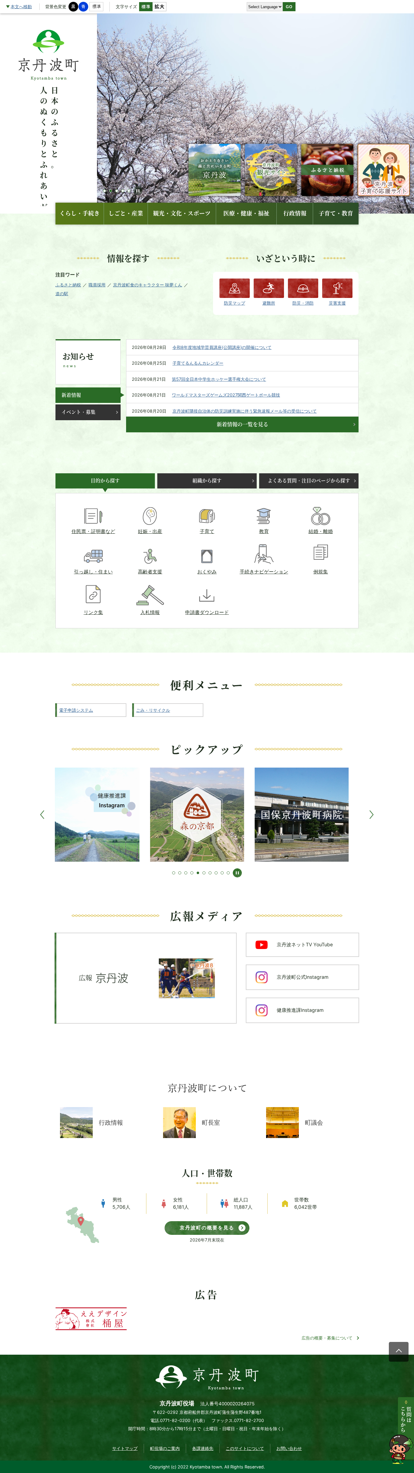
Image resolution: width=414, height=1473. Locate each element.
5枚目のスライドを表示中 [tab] (197, 872)
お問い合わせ (289, 1448)
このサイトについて (245, 1448)
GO (289, 7)
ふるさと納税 (68, 284)
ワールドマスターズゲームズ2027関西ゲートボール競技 (226, 394)
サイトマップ (125, 1448)
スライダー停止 (237, 872)
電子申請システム (76, 710)
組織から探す (207, 481)
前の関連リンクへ (42, 814)
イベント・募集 (78, 412)
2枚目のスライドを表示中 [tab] (110, 190)
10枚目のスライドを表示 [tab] (228, 872)
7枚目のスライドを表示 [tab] (210, 872)
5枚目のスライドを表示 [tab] (128, 190)
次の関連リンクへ (371, 814)
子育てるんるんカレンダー (197, 363)
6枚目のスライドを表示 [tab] (203, 872)
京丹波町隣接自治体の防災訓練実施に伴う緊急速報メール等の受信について (244, 411)
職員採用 (96, 284)
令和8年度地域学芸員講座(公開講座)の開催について (222, 347)
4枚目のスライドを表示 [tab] (122, 190)
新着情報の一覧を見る (242, 424)
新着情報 (71, 395)
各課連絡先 (202, 1448)
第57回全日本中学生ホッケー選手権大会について (219, 379)
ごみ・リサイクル (153, 710)
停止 (137, 190)
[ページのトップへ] (399, 1352)
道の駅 (61, 293)
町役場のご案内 (165, 1448)
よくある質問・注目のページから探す (309, 481)
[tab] (88, 395)
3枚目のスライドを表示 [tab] (116, 190)
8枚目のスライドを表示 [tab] (216, 872)
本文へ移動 (21, 6)
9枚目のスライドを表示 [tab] (222, 872)
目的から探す (105, 481)
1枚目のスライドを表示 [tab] (104, 190)
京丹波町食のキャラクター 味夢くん (147, 284)
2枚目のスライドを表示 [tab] (179, 872)
